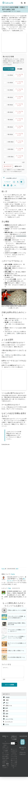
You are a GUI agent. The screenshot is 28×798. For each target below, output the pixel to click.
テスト (7, 724)
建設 (6, 716)
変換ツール (8, 705)
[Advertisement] (14, 42)
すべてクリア (8, 166)
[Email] (15, 185)
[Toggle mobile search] (21, 3)
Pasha (3, 568)
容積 (6, 711)
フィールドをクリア (19, 75)
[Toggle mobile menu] (25, 3)
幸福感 (7, 697)
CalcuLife (5, 11)
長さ (7, 702)
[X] (17, 181)
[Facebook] (4, 185)
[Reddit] (11, 185)
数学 (10, 11)
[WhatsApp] (14, 181)
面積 (6, 713)
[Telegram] (21, 181)
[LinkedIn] (7, 185)
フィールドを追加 (9, 69)
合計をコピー (18, 166)
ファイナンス (9, 721)
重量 (7, 700)
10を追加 (19, 69)
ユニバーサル (9, 719)
